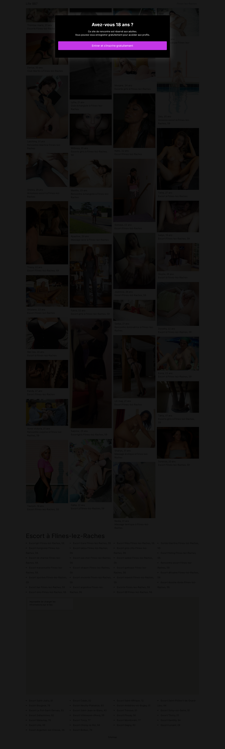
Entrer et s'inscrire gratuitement (112, 45)
